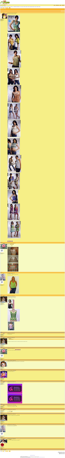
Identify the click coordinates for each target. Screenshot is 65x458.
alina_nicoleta (3, 370)
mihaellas (4, 360)
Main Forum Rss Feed (32, 455)
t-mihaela (4, 409)
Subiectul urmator (63, 11)
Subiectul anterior (63, 10)
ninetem (4, 337)
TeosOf (4, 333)
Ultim (9, 7)
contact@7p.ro (29, 457)
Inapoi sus (1, 242)
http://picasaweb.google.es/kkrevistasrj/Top (11, 296)
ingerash (4, 243)
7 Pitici (22, 456)
